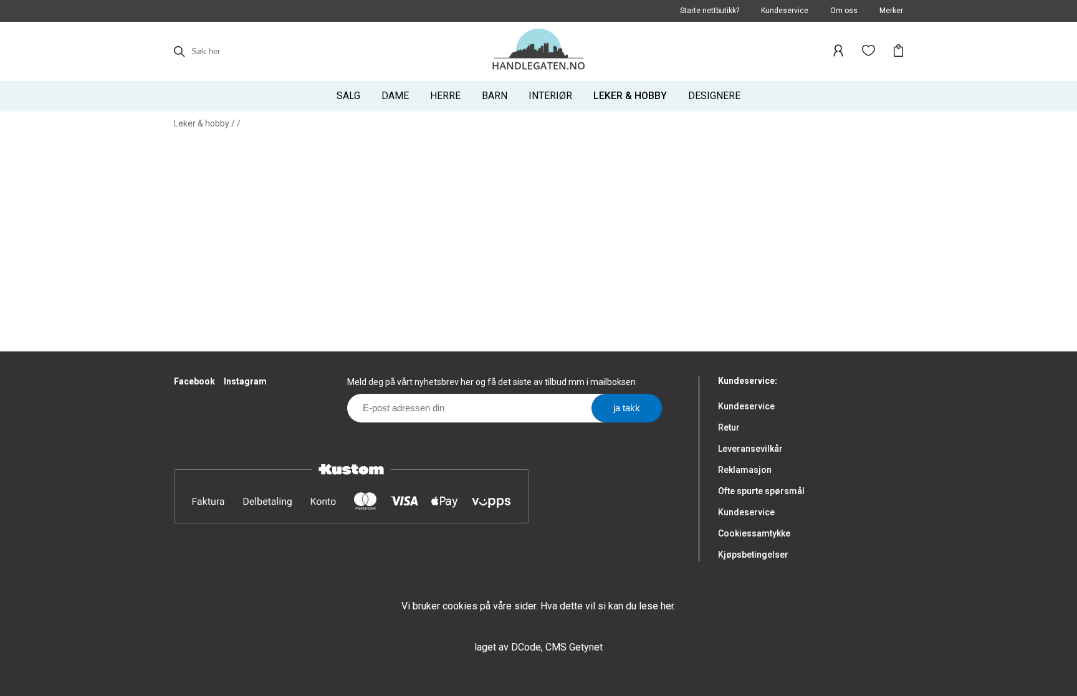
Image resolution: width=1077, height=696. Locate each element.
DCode (526, 647)
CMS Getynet (574, 647)
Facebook (194, 381)
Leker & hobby (201, 123)
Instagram (245, 381)
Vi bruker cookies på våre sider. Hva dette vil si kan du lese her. (538, 606)
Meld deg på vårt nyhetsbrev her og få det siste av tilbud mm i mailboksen (491, 382)
